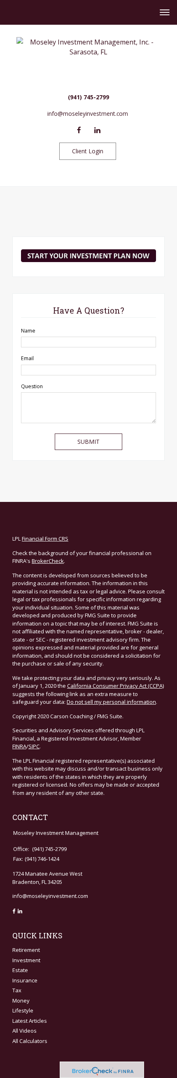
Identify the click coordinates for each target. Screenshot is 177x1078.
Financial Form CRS (45, 538)
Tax (16, 990)
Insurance (24, 980)
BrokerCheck (48, 561)
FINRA (19, 746)
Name (28, 330)
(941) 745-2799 (88, 97)
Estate (20, 970)
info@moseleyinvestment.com (87, 113)
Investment (26, 960)
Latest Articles (29, 1020)
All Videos (24, 1030)
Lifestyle (22, 1010)
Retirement (26, 950)
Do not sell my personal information (111, 701)
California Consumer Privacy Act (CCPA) (115, 685)
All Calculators (29, 1041)
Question (32, 386)
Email (27, 358)
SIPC (34, 746)
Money (21, 1000)
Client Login (87, 151)
